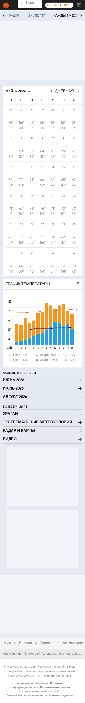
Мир (7, 643)
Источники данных (61, 695)
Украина (47, 643)
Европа (25, 643)
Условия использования (33, 683)
